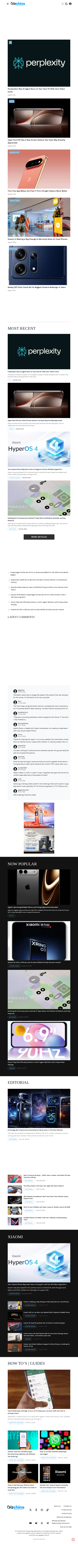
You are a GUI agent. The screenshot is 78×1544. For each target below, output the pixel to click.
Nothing (12, 529)
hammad (21, 757)
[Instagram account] (42, 1510)
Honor (12, 1068)
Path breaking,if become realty (24, 795)
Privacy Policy (67, 1510)
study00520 (22, 768)
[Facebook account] (36, 1510)
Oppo (11, 429)
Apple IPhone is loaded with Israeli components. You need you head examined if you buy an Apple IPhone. (40, 729)
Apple (11, 916)
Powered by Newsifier (39, 1539)
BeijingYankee (23, 723)
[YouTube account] (30, 1523)
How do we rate (66, 1527)
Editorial (13, 1139)
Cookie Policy (67, 1513)
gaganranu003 (23, 790)
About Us (57, 1506)
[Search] (62, 4)
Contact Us (68, 1506)
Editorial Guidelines (64, 1517)
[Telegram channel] (47, 1523)
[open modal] (70, 4)
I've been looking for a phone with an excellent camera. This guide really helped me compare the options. (41, 751)
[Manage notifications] (73, 1539)
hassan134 (21, 745)
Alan (19, 701)
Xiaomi (28, 1339)
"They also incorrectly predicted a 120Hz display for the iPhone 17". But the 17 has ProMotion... (41, 718)
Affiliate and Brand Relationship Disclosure (60, 1522)
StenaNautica (23, 712)
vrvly (19, 779)
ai (10, 380)
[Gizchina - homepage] (17, 4)
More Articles (39, 537)
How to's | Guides (16, 1423)
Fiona (20, 734)
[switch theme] (66, 3)
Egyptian (21, 690)
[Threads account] (42, 1523)
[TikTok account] (47, 1510)
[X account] (30, 1510)
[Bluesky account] (36, 1523)
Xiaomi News (14, 478)
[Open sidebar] (7, 4)
